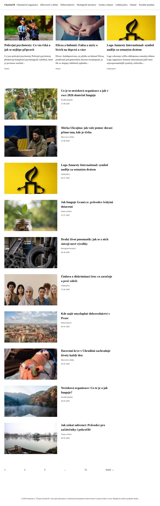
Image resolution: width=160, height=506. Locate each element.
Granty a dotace (106, 4)
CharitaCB (9, 4)
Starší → (110, 469)
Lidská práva (121, 4)
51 (86, 469)
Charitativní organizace (27, 4)
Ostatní (133, 4)
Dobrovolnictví (67, 4)
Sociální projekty (146, 4)
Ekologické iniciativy (86, 4)
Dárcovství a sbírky (49, 4)
